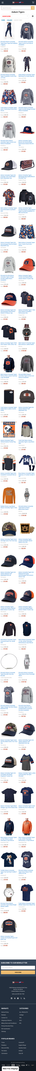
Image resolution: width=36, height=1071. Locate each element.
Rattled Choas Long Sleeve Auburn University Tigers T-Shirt (9, 507)
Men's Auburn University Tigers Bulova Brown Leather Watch (27, 343)
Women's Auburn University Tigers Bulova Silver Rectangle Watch (27, 674)
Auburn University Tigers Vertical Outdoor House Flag (8, 441)
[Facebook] (18, 998)
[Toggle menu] (2, 2)
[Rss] (24, 998)
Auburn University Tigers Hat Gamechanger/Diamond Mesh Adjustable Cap (9, 244)
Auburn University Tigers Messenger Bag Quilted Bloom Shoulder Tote (27, 176)
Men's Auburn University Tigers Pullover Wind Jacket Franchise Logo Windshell (9, 376)
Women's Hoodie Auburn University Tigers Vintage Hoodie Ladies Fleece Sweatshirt (7, 278)
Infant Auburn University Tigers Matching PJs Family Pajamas (27, 75)
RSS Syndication (5, 1028)
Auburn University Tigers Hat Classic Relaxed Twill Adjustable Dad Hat (8, 573)
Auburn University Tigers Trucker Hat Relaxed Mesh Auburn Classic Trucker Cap (26, 608)
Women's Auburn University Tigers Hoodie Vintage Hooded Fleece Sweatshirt (27, 109)
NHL (20, 1017)
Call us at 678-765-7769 (18, 994)
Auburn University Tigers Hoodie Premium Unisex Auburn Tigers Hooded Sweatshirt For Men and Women (27, 210)
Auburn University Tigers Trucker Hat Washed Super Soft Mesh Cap (9, 938)
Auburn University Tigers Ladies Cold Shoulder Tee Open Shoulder (27, 774)
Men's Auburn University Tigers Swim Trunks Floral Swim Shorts (27, 244)
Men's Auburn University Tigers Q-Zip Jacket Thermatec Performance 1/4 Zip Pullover (27, 839)
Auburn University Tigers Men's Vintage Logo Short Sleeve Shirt (9, 806)
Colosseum (4, 1053)
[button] (33, 16)
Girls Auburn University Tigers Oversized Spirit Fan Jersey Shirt (8, 641)
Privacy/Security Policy (7, 1026)
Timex (3, 1042)
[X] (21, 998)
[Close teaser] (19, 1066)
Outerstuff (21, 1042)
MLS (20, 1020)
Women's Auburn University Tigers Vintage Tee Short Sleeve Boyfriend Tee (9, 707)
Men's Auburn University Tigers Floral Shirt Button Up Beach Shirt (9, 209)
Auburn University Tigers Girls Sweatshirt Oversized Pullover (8, 474)
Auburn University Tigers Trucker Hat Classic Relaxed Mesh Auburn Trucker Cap (8, 608)
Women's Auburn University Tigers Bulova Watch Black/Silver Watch (26, 508)
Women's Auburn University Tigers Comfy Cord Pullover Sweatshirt (26, 43)
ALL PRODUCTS (23, 1012)
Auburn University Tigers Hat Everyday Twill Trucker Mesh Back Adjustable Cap (8, 176)
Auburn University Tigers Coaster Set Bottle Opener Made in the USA (25, 540)
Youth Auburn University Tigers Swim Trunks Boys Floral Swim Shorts (9, 109)
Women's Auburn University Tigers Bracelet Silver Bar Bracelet (8, 674)
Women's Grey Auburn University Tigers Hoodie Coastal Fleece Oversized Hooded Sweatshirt (25, 708)
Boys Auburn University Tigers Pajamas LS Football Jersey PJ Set (27, 475)
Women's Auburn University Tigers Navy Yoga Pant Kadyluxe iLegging (9, 43)
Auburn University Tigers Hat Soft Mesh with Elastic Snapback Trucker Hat (8, 774)
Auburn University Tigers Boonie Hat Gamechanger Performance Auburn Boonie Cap (26, 143)
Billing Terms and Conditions (9, 1023)
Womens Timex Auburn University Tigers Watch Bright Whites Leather (8, 905)
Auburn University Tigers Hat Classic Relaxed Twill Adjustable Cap (26, 409)
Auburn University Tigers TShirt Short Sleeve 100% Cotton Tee (9, 343)
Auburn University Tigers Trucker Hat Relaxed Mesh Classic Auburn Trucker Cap (26, 277)
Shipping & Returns (6, 1020)
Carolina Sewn (22, 1048)
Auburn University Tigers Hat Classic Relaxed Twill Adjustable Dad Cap (26, 741)
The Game (4, 1050)
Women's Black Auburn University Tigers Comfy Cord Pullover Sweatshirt (26, 376)
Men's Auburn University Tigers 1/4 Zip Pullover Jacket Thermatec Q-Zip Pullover (9, 839)
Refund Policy (5, 1012)
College (21, 1015)
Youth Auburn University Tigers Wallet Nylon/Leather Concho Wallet (9, 409)
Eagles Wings (22, 1045)
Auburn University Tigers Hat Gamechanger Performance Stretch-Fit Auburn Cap (8, 311)
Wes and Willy (5, 1048)
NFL (20, 1023)
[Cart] (33, 2)
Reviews (3, 1015)
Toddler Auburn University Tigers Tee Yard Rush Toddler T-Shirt (9, 872)
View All (21, 1053)
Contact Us (4, 1017)
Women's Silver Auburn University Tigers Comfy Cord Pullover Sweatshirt (8, 142)
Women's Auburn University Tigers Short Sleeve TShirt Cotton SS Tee (26, 872)
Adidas (21, 1050)
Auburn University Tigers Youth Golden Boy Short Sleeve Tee (27, 806)
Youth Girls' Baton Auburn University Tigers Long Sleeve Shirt (26, 442)
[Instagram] (11, 998)
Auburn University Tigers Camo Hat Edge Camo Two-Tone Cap (9, 539)
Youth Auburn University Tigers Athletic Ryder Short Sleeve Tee (27, 904)
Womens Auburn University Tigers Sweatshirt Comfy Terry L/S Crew (8, 76)
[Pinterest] (14, 998)
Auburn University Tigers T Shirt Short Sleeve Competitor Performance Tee (27, 311)
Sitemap (3, 1031)
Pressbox (3, 1045)
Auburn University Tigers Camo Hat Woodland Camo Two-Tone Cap (9, 741)
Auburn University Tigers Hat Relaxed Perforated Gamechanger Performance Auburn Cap (26, 574)
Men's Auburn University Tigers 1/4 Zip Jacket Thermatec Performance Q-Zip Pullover (27, 641)
